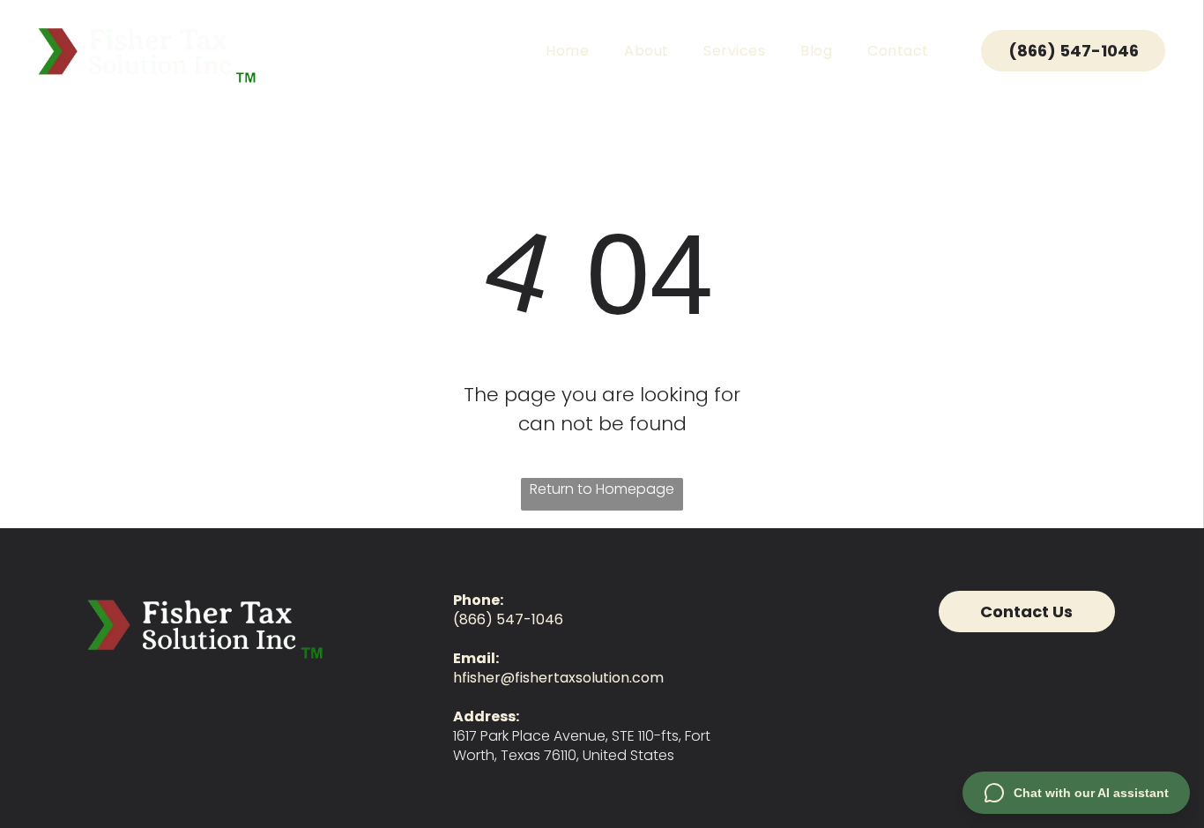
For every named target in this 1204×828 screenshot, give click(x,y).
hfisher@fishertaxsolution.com (558, 678)
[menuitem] (567, 50)
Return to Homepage (602, 489)
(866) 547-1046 (508, 619)
